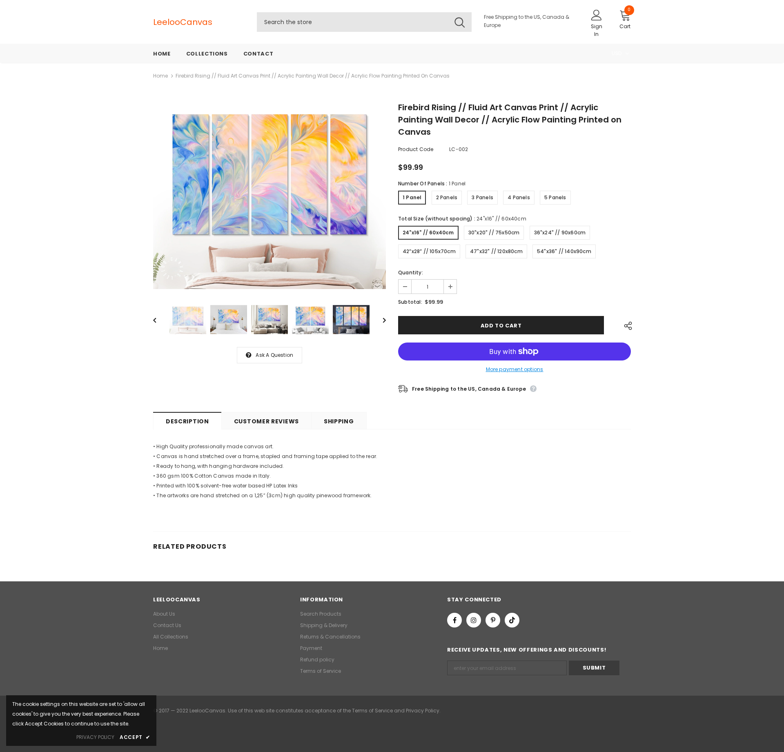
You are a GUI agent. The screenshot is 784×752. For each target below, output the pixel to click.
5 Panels (555, 197)
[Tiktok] (512, 620)
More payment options (514, 369)
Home (160, 75)
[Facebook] (454, 620)
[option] (269, 196)
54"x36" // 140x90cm (564, 251)
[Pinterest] (493, 620)
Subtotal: (410, 301)
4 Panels (519, 197)
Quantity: (410, 272)
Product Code (415, 149)
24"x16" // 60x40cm (428, 232)
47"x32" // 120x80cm (496, 251)
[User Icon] (596, 14)
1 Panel (412, 197)
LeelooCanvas (169, 22)
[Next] (378, 319)
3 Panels (482, 197)
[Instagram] (473, 620)
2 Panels (447, 197)
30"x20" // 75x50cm (494, 232)
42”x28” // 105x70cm (429, 251)
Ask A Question (274, 355)
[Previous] (160, 319)
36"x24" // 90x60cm (560, 232)
